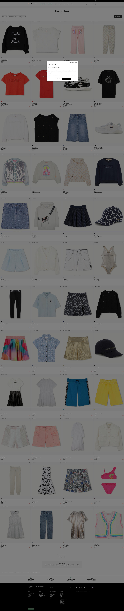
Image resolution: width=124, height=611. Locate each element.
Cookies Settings (58, 78)
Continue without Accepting (73, 62)
